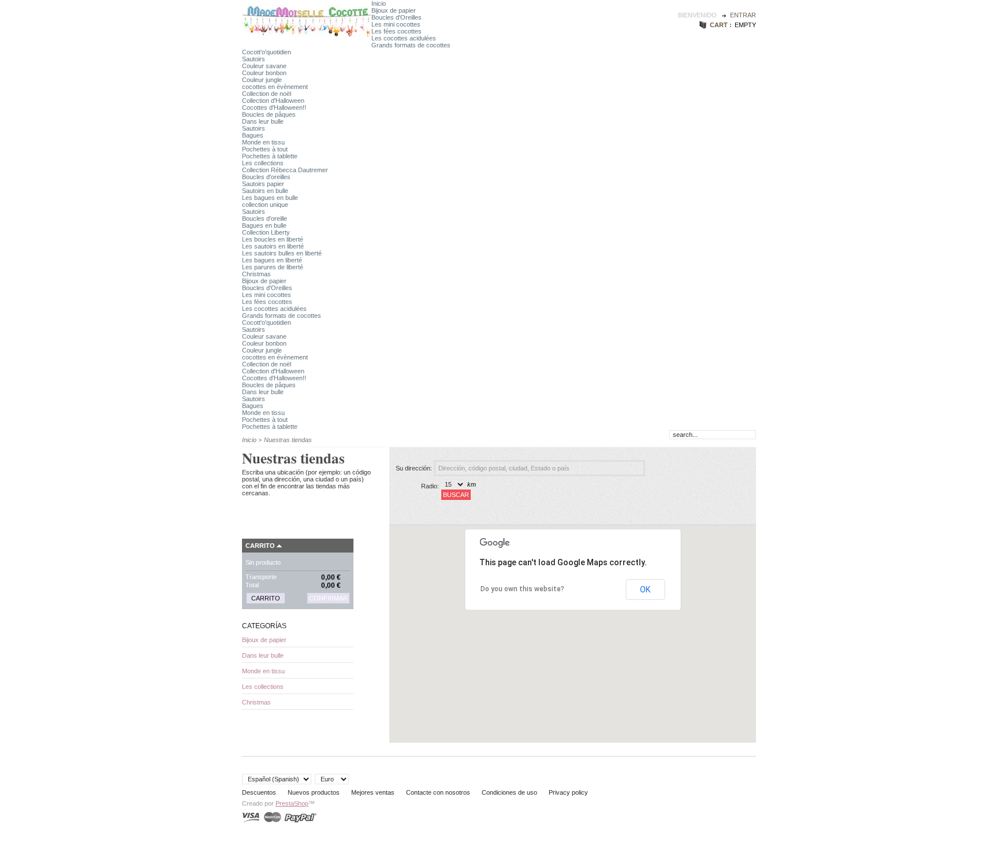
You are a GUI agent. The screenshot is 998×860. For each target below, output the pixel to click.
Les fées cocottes (396, 31)
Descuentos (259, 792)
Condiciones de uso (509, 792)
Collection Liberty (266, 232)
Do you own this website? (522, 589)
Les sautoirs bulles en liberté (282, 253)
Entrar (743, 15)
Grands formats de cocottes (410, 45)
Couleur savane (264, 65)
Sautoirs (253, 58)
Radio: (430, 486)
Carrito (260, 545)
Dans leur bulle (263, 121)
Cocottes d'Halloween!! (274, 107)
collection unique (265, 204)
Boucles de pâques (269, 114)
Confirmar (328, 598)
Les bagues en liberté (272, 260)
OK (645, 589)
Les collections (263, 163)
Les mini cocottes (395, 24)
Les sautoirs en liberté (273, 246)
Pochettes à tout (265, 149)
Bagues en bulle (264, 225)
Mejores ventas (372, 792)
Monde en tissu (263, 142)
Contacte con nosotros (438, 792)
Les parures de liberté (272, 267)
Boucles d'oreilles (266, 176)
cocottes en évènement (275, 86)
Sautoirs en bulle (265, 190)
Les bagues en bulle (270, 197)
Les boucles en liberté (272, 239)
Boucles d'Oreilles (396, 17)
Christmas (256, 273)
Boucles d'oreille (264, 218)
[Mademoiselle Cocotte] (306, 36)
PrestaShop (291, 803)
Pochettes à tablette (269, 156)
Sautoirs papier (263, 183)
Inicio (378, 3)
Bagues (252, 135)
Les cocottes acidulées (403, 38)
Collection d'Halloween (273, 100)
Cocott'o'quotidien (266, 52)
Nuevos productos (314, 792)
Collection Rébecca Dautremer (285, 169)
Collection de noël (266, 93)
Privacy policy (568, 792)
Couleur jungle (262, 79)
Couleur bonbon (264, 72)
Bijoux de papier (393, 10)
